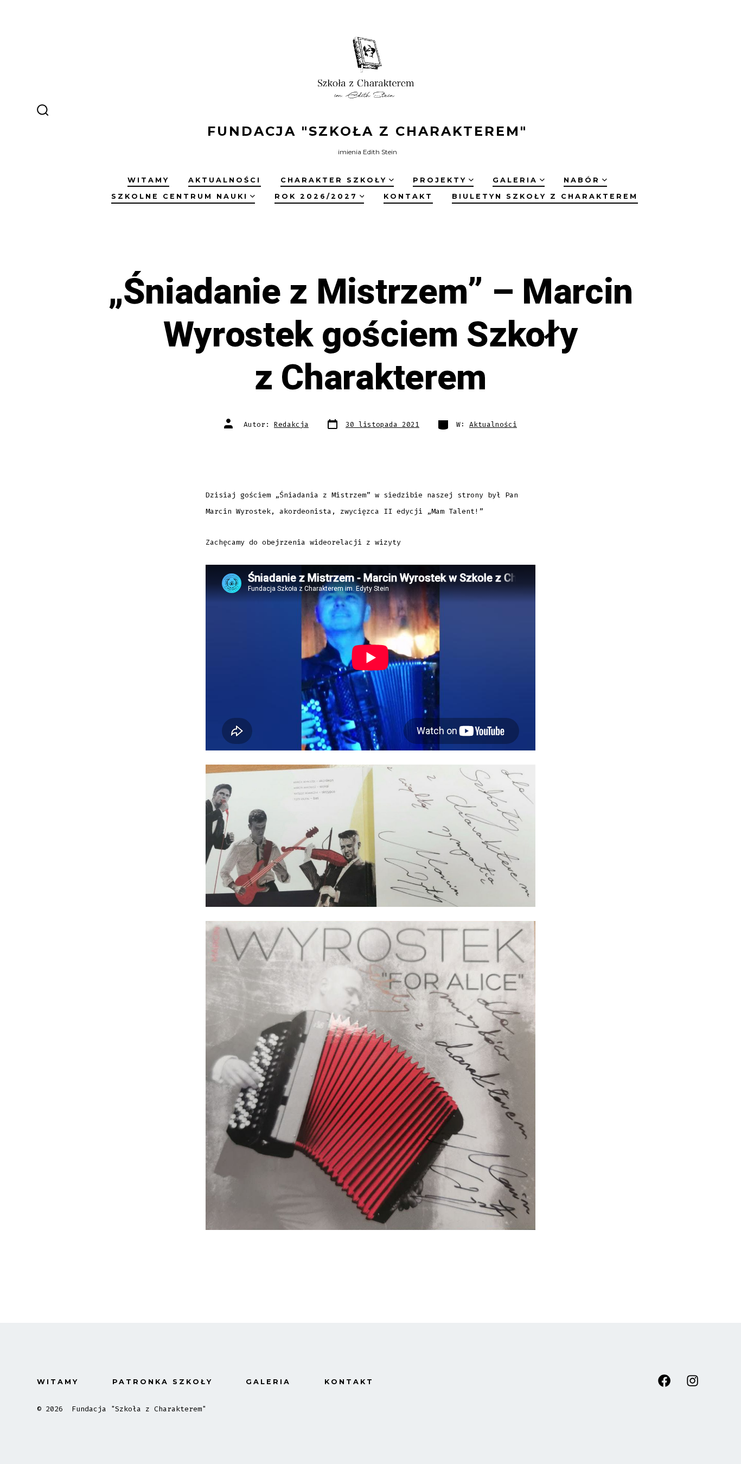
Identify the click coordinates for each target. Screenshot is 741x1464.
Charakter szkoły (333, 180)
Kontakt (408, 196)
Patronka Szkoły (162, 1382)
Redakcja (291, 424)
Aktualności (224, 180)
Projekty (440, 180)
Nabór (582, 180)
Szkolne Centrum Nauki (179, 196)
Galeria (515, 180)
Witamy (148, 180)
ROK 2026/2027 (315, 196)
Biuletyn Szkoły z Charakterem (545, 196)
